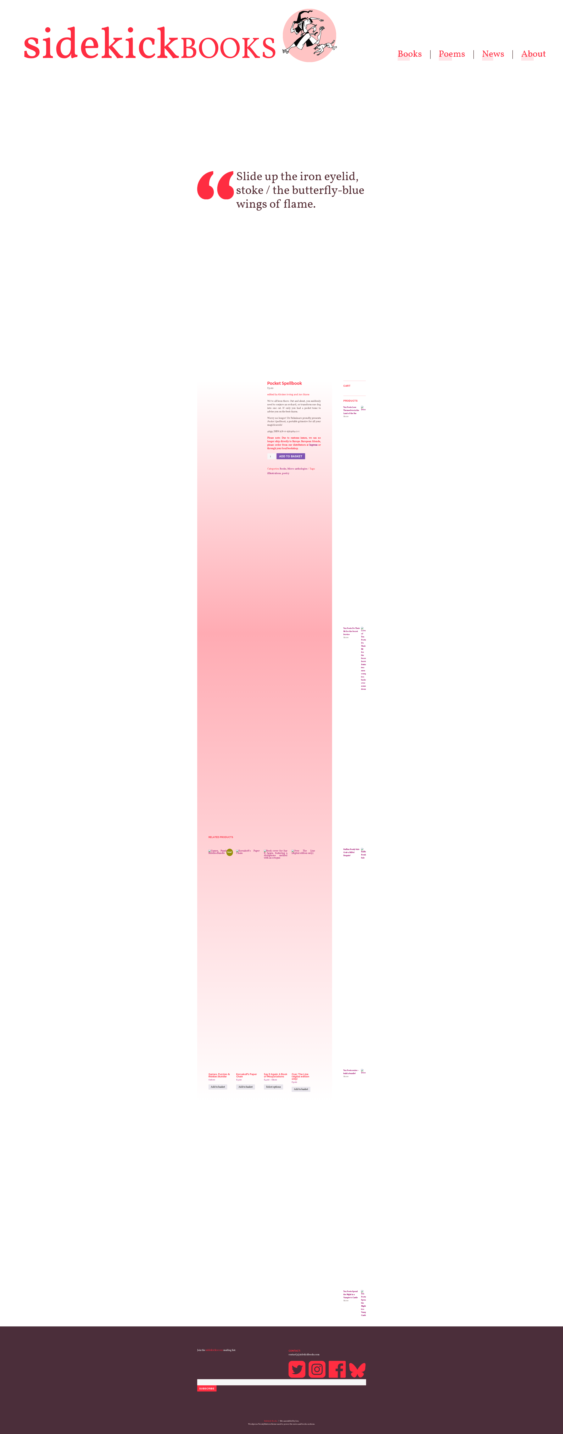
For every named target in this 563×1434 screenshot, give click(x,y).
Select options (273, 1087)
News (493, 54)
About (533, 54)
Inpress (313, 445)
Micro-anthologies (297, 469)
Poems (452, 54)
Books (410, 54)
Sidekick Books (270, 1421)
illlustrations (274, 473)
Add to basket (290, 456)
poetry (285, 473)
